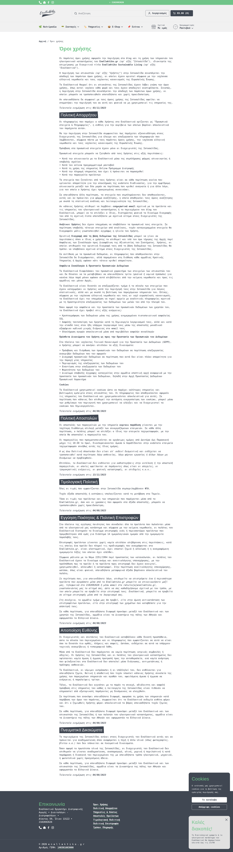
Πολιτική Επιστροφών (106, 823)
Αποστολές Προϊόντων (106, 815)
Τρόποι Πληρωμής (103, 827)
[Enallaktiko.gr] (48, 13)
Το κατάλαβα (209, 799)
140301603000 (66, 847)
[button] (182, 13)
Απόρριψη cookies (209, 807)
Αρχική (42, 41)
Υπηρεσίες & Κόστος (105, 812)
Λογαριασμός (159, 13)
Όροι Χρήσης (100, 804)
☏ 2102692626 (116, 2)
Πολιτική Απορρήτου (105, 808)
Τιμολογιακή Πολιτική (106, 819)
